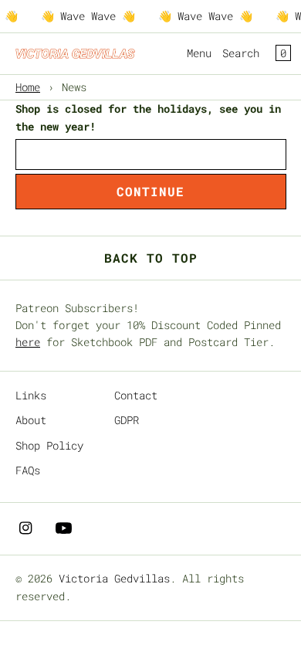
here (27, 341)
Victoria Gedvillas (114, 578)
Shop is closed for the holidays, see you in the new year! (148, 117)
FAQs (27, 470)
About (30, 420)
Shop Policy (49, 445)
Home (27, 87)
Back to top (151, 258)
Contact (135, 395)
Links (30, 395)
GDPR (126, 420)
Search (240, 53)
